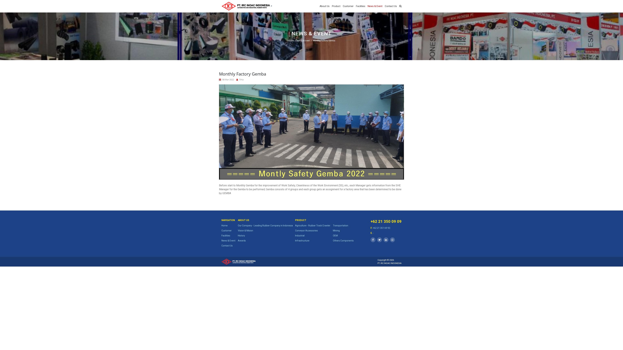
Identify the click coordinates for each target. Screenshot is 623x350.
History (241, 235)
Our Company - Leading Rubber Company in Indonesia (265, 225)
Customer (348, 6)
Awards (242, 240)
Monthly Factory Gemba (324, 40)
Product (336, 6)
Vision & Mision (245, 230)
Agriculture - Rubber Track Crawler (312, 225)
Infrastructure (302, 240)
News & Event (375, 6)
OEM (335, 235)
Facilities (360, 6)
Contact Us (391, 6)
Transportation (340, 225)
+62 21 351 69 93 (380, 228)
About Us (325, 6)
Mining (336, 230)
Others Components (343, 240)
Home (291, 40)
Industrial (300, 235)
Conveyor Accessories (306, 230)
